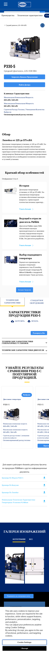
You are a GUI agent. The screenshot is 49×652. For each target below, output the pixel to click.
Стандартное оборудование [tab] (37, 302)
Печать (33, 321)
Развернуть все (39, 333)
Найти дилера (24, 84)
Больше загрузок (24, 289)
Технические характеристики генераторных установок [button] (17, 342)
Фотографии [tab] (19, 539)
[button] (42, 25)
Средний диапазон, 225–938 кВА (16, 25)
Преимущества (8, 15)
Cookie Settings (24, 642)
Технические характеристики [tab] (12, 301)
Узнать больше (25, 209)
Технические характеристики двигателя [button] (23, 350)
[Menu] (5, 4)
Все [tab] (31, 539)
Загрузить (17, 321)
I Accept (24, 648)
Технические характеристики (30, 15)
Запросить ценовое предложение (24, 77)
